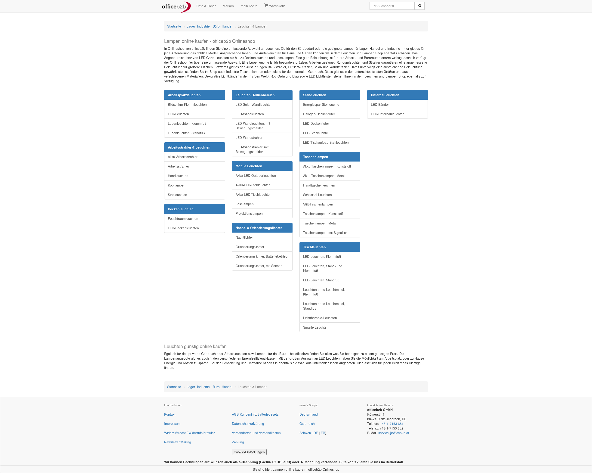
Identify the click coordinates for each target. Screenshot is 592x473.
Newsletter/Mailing (177, 442)
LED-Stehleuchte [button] (315, 133)
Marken (228, 5)
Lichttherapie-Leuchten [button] (320, 317)
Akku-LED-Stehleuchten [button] (253, 185)
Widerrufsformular (201, 432)
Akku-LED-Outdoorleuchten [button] (256, 175)
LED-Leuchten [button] (178, 114)
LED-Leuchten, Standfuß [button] (321, 280)
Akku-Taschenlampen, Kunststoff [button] (327, 166)
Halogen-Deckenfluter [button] (319, 114)
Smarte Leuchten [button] (315, 327)
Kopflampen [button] (176, 185)
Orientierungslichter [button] (250, 246)
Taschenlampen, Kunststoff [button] (323, 213)
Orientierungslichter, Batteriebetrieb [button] (261, 256)
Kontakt (169, 414)
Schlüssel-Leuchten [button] (317, 194)
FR (323, 432)
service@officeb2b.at (393, 432)
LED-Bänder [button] (380, 104)
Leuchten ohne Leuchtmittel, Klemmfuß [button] (324, 291)
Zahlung (238, 442)
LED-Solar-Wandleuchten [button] (254, 104)
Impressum (172, 423)
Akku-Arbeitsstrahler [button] (182, 156)
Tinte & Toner (206, 5)
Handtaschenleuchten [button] (319, 185)
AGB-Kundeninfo (244, 414)
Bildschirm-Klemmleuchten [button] (187, 104)
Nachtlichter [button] (244, 237)
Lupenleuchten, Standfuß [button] (186, 133)
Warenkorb (276, 5)
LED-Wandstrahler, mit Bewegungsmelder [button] (252, 149)
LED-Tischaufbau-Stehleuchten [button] (326, 142)
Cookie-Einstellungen (249, 452)
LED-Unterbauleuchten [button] (387, 114)
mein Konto (249, 5)
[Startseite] (176, 6)
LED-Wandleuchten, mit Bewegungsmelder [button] (253, 125)
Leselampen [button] (245, 204)
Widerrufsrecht (175, 432)
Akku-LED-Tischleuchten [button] (253, 194)
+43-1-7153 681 (392, 423)
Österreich (307, 423)
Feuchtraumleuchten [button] (183, 218)
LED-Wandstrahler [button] (249, 137)
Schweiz (305, 432)
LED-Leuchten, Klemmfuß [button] (322, 256)
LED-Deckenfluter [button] (316, 123)
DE (316, 432)
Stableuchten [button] (177, 194)
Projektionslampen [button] (249, 213)
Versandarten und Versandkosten (256, 432)
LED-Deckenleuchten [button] (183, 228)
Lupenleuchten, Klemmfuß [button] (187, 123)
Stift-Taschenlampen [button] (318, 204)
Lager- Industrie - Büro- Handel (209, 26)
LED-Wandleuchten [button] (250, 114)
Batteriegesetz (267, 414)
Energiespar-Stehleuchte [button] (321, 104)
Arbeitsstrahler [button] (178, 166)
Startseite (174, 26)
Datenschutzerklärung (248, 423)
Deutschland (308, 414)
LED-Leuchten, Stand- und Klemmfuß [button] (322, 268)
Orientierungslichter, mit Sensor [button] (259, 265)
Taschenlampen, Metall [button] (320, 223)
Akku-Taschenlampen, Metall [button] (324, 175)
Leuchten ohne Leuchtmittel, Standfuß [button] (324, 306)
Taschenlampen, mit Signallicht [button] (325, 232)
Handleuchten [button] (178, 175)
